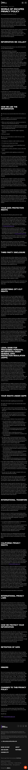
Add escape (4, 749)
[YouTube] (26, 726)
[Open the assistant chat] (25, 767)
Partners (18, 749)
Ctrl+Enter (18, 758)
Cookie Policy (10, 763)
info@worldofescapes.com (8, 226)
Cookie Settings (17, 763)
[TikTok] (23, 726)
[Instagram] (21, 726)
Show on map (5, 747)
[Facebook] (18, 726)
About (17, 747)
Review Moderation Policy (6, 764)
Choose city (5, 752)
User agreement (16, 764)
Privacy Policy (4, 763)
